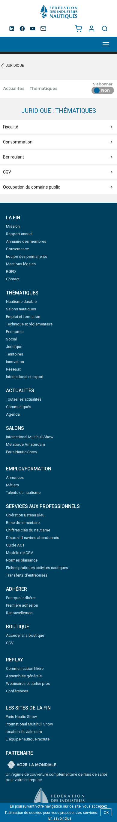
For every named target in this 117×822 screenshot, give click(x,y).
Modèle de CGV (19, 552)
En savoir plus (59, 818)
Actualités (13, 88)
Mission (13, 226)
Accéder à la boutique (25, 635)
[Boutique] (78, 28)
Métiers (12, 485)
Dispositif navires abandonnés (32, 537)
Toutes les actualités (23, 399)
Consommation (17, 142)
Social (11, 339)
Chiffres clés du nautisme (28, 530)
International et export (25, 376)
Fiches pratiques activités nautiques (37, 567)
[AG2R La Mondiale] (32, 765)
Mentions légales (21, 264)
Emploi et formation (23, 316)
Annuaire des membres (26, 241)
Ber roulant (13, 157)
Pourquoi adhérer (21, 598)
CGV (7, 172)
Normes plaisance (22, 560)
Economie (14, 331)
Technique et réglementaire (29, 324)
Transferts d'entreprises (26, 575)
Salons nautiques (21, 309)
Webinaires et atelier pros (28, 683)
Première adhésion (22, 605)
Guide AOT (15, 545)
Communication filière (25, 668)
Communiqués (18, 407)
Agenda (13, 414)
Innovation (15, 361)
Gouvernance (17, 249)
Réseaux (13, 369)
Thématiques (43, 88)
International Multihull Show (29, 437)
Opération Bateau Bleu (25, 515)
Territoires (14, 354)
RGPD (11, 271)
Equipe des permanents (26, 256)
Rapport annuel (19, 234)
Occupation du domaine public (31, 187)
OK (106, 813)
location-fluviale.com (24, 731)
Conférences (17, 691)
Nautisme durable (21, 301)
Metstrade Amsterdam (25, 444)
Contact (13, 279)
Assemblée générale (24, 676)
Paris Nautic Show (21, 452)
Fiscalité (10, 127)
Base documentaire (23, 522)
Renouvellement (20, 613)
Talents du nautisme (23, 492)
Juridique (15, 65)
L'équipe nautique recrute (28, 739)
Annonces (15, 477)
